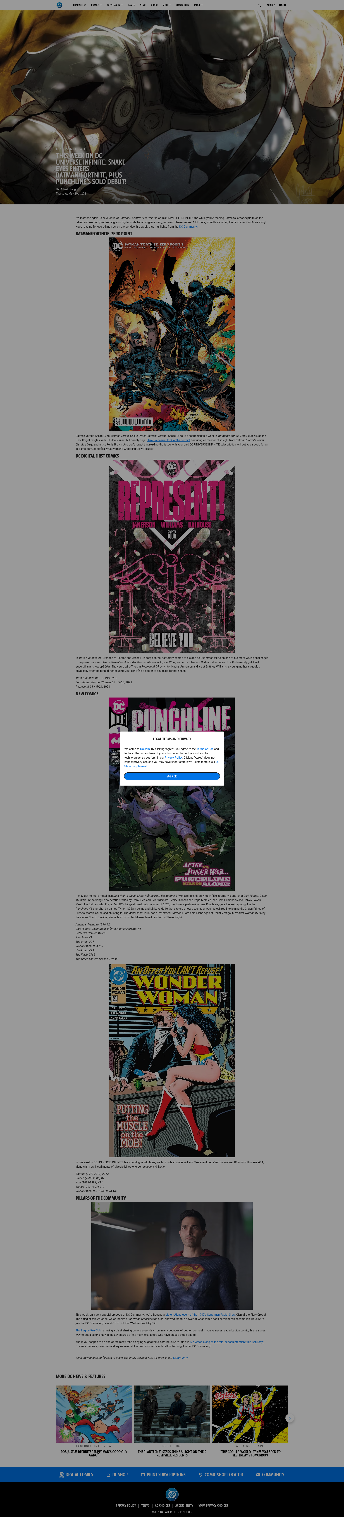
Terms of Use (205, 749)
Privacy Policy (173, 757)
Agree (172, 776)
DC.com (145, 749)
